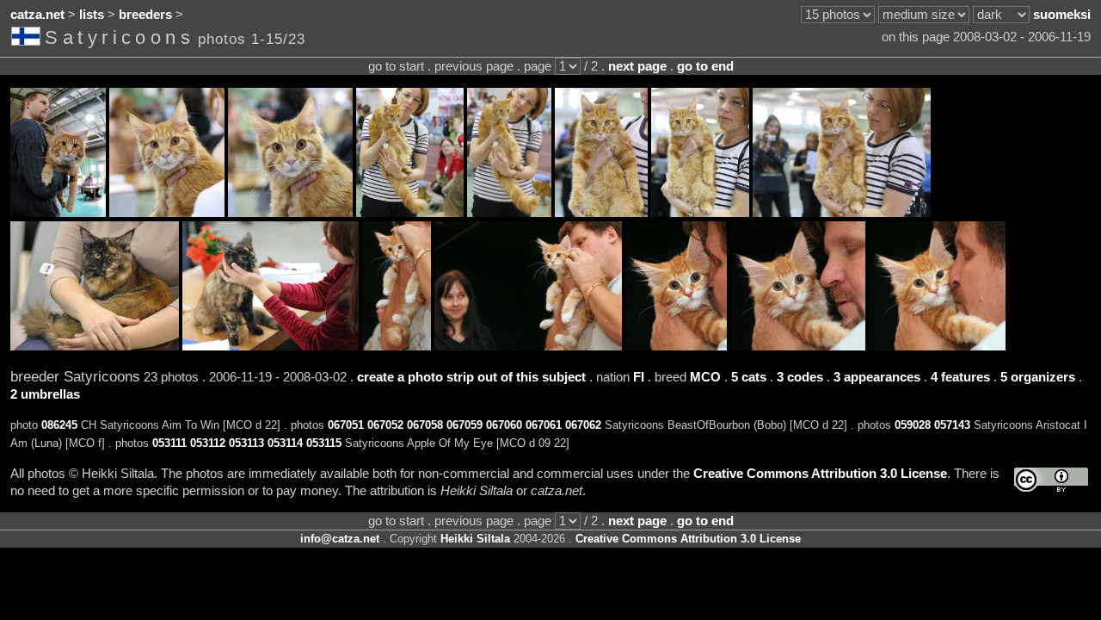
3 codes (800, 377)
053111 (169, 443)
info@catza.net (339, 538)
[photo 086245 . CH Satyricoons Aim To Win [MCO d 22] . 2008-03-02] (58, 213)
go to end (705, 66)
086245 (59, 424)
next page (637, 66)
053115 (323, 443)
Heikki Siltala (475, 538)
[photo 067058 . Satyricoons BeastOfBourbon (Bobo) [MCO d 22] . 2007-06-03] (410, 213)
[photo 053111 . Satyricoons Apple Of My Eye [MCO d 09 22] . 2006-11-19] (396, 346)
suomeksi (1062, 15)
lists (91, 15)
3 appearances (876, 377)
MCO (705, 377)
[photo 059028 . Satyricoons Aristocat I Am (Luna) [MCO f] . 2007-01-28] (94, 346)
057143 (952, 424)
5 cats (748, 377)
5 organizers (1037, 377)
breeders (145, 15)
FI (638, 377)
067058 (425, 424)
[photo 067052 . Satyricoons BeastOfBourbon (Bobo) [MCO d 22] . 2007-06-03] (290, 213)
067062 (583, 424)
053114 (285, 443)
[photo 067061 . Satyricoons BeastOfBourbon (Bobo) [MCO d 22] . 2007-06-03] (700, 213)
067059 (464, 424)
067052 (385, 424)
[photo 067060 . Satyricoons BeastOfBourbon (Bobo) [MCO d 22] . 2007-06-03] (601, 213)
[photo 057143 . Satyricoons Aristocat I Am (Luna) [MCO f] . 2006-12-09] (270, 346)
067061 (544, 424)
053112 (207, 443)
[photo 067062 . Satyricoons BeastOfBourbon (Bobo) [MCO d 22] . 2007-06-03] (842, 213)
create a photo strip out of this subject (471, 377)
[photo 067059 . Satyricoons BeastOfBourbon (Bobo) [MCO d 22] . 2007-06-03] (509, 213)
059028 (913, 424)
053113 (246, 443)
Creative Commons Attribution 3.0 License (820, 473)
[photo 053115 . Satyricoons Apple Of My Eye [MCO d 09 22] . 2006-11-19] (937, 346)
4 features (960, 377)
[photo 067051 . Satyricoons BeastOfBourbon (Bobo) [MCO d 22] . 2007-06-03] (167, 213)
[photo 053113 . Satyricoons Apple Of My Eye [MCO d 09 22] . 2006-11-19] (676, 346)
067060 (504, 424)
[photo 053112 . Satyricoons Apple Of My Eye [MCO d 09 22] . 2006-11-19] (528, 346)
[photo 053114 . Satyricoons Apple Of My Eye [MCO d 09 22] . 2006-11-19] (797, 346)
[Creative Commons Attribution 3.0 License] (1051, 480)
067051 (346, 424)
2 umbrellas (45, 394)
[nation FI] (28, 39)
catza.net (37, 15)
